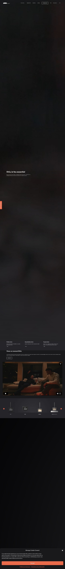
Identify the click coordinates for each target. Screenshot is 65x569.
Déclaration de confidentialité (37, 566)
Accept (32, 563)
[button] (62, 550)
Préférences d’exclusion (25, 566)
